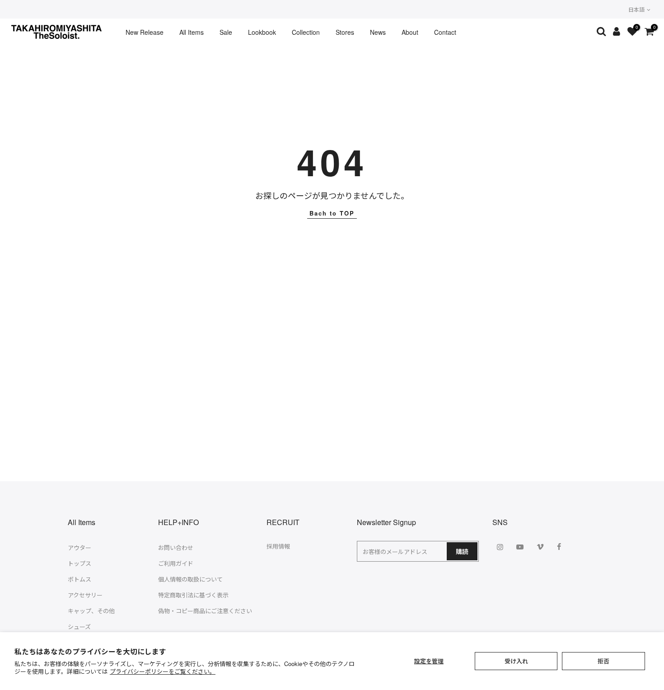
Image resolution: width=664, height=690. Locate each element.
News (378, 32)
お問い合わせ (175, 547)
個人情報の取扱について (190, 579)
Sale (226, 32)
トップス (79, 563)
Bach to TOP (332, 213)
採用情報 (278, 546)
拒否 (603, 661)
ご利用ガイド (175, 563)
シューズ (79, 626)
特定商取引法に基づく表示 (193, 595)
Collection (306, 32)
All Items (191, 32)
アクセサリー (85, 595)
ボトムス (79, 579)
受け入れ (516, 661)
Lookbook (262, 32)
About (410, 32)
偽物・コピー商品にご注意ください (205, 610)
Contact (445, 32)
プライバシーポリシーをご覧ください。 (162, 671)
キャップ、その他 (91, 610)
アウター (79, 547)
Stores (345, 32)
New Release (145, 32)
